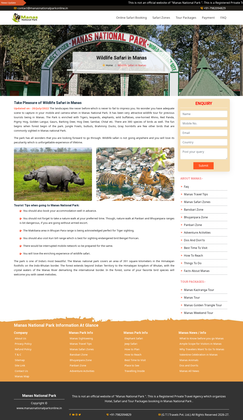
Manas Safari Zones (197, 202)
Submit (203, 166)
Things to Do (193, 263)
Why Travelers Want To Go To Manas (201, 349)
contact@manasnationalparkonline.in (42, 8)
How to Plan (132, 349)
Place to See (132, 365)
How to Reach (193, 255)
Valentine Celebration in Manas (198, 354)
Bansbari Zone (193, 210)
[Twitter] (79, 415)
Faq (186, 187)
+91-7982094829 (215, 8)
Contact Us (21, 371)
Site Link (20, 365)
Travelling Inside (135, 371)
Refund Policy (23, 349)
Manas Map (22, 376)
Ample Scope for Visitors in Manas (200, 343)
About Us (20, 338)
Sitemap (20, 360)
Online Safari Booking (131, 17)
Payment (208, 17)
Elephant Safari (134, 338)
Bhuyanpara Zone (196, 217)
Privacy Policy (23, 343)
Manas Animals (188, 360)
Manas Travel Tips (196, 194)
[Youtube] (73, 415)
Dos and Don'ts (194, 240)
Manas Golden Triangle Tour (203, 305)
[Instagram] (76, 415)
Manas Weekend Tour (198, 313)
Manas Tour (192, 297)
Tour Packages (186, 17)
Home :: (110, 65)
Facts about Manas (197, 271)
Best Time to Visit (195, 248)
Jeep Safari (131, 343)
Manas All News (189, 371)
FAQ (223, 17)
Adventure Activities (197, 232)
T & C (18, 354)
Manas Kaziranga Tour (199, 290)
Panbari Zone (193, 225)
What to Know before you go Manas (201, 338)
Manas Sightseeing (81, 338)
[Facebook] (70, 415)
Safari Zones (161, 17)
